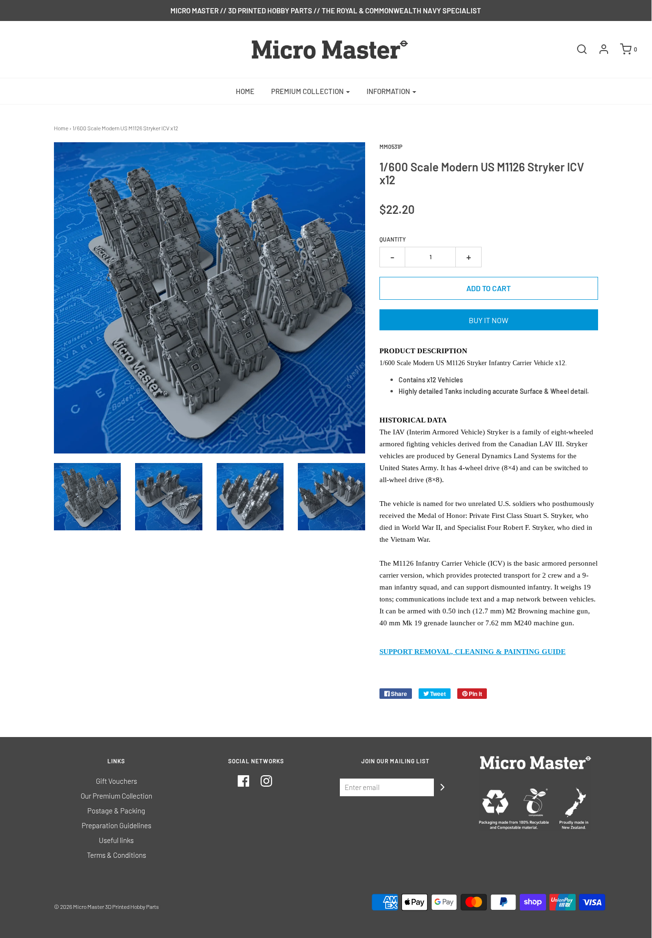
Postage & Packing (116, 810)
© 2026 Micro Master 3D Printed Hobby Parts (106, 906)
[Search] (577, 49)
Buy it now (488, 320)
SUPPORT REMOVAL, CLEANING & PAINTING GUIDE (472, 651)
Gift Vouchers (116, 781)
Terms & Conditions (116, 855)
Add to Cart (488, 288)
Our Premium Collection (116, 795)
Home (245, 91)
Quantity (392, 239)
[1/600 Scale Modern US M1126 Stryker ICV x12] (87, 496)
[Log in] (599, 49)
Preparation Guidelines (116, 825)
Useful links (116, 840)
